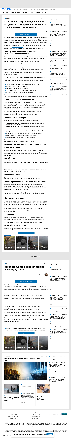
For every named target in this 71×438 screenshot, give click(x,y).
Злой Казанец (15, 229)
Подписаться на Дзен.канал (26, 34)
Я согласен (50, 434)
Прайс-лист (13, 418)
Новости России (41, 395)
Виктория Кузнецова (39, 274)
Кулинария (54, 22)
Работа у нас (35, 418)
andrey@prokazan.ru (13, 416)
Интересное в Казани (55, 31)
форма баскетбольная (17, 46)
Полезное (8, 18)
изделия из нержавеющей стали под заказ (58, 60)
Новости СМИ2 (7, 234)
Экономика (8, 356)
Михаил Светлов (43, 29)
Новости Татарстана (26, 393)
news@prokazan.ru (35, 416)
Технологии (54, 65)
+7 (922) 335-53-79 (35, 414)
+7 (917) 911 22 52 (13, 414)
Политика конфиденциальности (61, 435)
